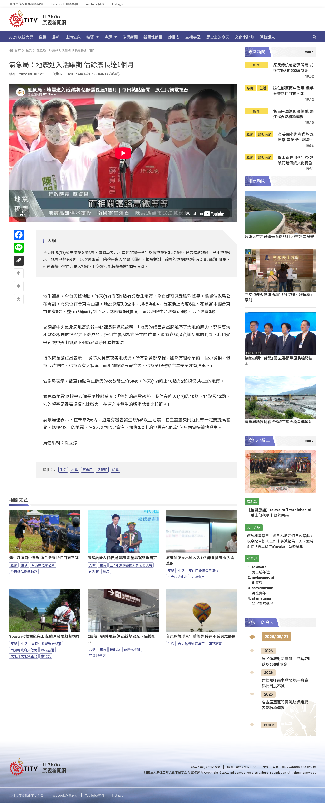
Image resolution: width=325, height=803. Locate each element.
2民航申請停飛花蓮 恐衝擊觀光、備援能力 (121, 639)
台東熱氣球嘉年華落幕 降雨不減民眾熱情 (201, 636)
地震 (74, 470)
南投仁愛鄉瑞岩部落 (46, 643)
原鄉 (13, 565)
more (269, 725)
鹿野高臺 (215, 643)
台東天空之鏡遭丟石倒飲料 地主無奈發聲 (279, 236)
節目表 (174, 37)
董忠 (106, 571)
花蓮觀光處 (97, 655)
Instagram (119, 4)
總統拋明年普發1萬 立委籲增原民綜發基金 (278, 360)
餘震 (115, 470)
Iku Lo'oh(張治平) (81, 74)
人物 (92, 565)
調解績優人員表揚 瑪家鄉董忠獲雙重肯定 (122, 558)
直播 (42, 37)
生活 (63, 470)
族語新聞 (130, 37)
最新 (56, 37)
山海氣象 (73, 37)
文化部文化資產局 (23, 656)
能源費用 (198, 576)
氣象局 (88, 470)
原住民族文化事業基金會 (26, 4)
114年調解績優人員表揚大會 (131, 565)
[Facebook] (19, 235)
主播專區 (193, 37)
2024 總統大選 (20, 37)
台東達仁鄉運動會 (23, 571)
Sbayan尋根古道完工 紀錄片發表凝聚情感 (44, 636)
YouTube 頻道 (95, 4)
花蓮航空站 (132, 649)
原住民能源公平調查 (203, 570)
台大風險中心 (177, 576)
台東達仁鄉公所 (43, 565)
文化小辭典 (244, 37)
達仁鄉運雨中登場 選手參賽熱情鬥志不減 (44, 558)
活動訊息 (267, 37)
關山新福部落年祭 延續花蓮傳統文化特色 (296, 160)
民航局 (115, 649)
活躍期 (102, 470)
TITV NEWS (51, 16)
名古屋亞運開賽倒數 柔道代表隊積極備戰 (293, 114)
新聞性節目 (152, 37)
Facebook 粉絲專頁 (64, 4)
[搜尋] (315, 37)
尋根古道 (47, 649)
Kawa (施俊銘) (109, 74)
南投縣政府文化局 (23, 649)
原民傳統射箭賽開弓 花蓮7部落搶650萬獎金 (293, 67)
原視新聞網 (54, 22)
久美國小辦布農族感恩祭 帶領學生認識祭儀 (296, 137)
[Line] (19, 248)
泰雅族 (46, 656)
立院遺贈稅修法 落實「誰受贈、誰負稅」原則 (279, 297)
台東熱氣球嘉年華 (191, 643)
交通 (92, 649)
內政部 (94, 571)
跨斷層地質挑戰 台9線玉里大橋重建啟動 (278, 421)
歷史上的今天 (217, 37)
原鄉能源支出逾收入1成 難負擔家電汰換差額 (200, 561)
